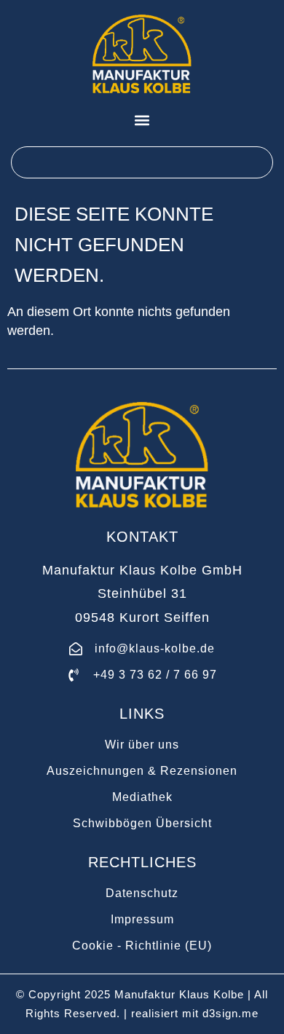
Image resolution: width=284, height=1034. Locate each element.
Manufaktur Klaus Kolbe (179, 994)
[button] (142, 120)
